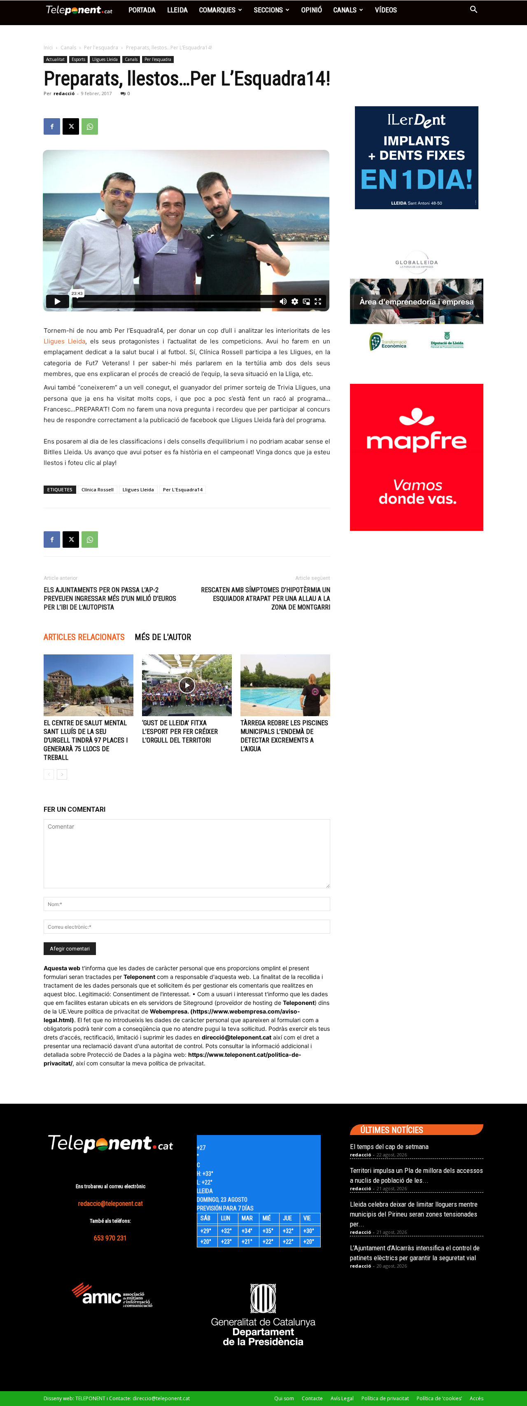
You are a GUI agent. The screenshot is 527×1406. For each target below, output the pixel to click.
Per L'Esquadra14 (182, 489)
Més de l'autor (163, 637)
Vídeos (386, 10)
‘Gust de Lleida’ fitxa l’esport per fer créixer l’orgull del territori (180, 731)
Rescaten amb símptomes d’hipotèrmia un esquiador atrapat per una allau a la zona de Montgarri (265, 598)
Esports (78, 59)
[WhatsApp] (90, 126)
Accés (476, 1398)
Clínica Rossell (98, 489)
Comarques (217, 10)
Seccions (268, 10)
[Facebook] (52, 126)
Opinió (311, 10)
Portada (142, 10)
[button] (473, 10)
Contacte (312, 1398)
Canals (345, 10)
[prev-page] (49, 774)
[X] (71, 126)
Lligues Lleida (105, 59)
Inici (48, 47)
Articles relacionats (84, 637)
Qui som (284, 1398)
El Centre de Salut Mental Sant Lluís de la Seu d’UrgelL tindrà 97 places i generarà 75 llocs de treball (86, 740)
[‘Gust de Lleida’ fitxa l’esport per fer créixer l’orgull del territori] (187, 685)
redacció (64, 93)
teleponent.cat (251, 1037)
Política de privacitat (385, 1398)
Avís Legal (342, 1398)
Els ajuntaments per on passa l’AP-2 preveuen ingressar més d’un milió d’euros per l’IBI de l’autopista (110, 598)
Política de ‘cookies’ (439, 1398)
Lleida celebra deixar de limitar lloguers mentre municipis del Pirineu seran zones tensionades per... (414, 1214)
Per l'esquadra (101, 47)
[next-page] (62, 774)
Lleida (177, 10)
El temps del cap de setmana (389, 1146)
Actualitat (55, 59)
